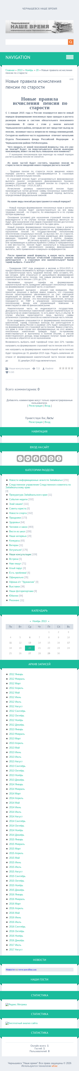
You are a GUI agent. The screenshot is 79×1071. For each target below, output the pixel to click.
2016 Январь (16, 894)
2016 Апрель (16, 908)
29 (49, 653)
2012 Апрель (16, 688)
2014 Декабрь (16, 834)
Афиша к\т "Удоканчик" (22, 582)
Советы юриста (17, 508)
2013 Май (14, 747)
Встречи (13, 559)
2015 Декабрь (16, 890)
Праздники (15, 517)
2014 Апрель (16, 798)
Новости (10, 969)
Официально (16, 577)
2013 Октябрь (16, 770)
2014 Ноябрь (16, 830)
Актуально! (15, 549)
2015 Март (15, 848)
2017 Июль (15, 945)
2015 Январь (16, 839)
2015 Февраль (17, 844)
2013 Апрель (16, 743)
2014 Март (15, 793)
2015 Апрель (16, 853)
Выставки (14, 586)
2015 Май (14, 857)
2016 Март (15, 903)
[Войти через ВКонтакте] (27, 458)
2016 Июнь (15, 917)
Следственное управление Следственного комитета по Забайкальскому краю (38, 486)
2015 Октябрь (16, 880)
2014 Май (14, 802)
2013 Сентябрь (17, 766)
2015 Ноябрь (16, 885)
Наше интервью (18, 536)
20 (37, 70)
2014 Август (16, 816)
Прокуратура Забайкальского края (28, 494)
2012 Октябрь (16, 715)
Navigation (18, 57)
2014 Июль (15, 812)
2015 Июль (15, 867)
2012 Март (15, 683)
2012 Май (14, 692)
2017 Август (16, 949)
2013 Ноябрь (16, 775)
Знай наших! (16, 504)
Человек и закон (18, 526)
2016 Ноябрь (16, 935)
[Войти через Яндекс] (43, 458)
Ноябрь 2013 (39, 621)
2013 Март (15, 738)
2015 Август (16, 871)
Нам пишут (15, 563)
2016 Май (14, 912)
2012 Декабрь (16, 724)
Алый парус (15, 568)
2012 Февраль (17, 678)
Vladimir (49, 368)
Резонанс (14, 600)
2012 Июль (15, 701)
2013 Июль (15, 756)
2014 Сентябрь (17, 821)
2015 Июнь (15, 862)
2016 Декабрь (16, 940)
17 (68, 642)
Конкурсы (14, 540)
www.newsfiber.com (27, 969)
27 (29, 653)
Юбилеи (13, 595)
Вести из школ (17, 531)
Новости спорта (18, 513)
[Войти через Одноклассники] (58, 458)
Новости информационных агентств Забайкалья (36, 480)
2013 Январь (16, 729)
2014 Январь (16, 784)
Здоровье (14, 522)
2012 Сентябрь (17, 711)
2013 (19, 70)
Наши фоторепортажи (21, 591)
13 (29, 642)
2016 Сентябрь (17, 926)
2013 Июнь (15, 752)
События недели (18, 499)
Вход (47, 405)
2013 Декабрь (16, 779)
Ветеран (13, 545)
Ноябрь (29, 70)
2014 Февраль (17, 789)
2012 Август (16, 706)
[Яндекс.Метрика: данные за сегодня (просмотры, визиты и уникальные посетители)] (16, 1004)
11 (10, 642)
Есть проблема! (18, 572)
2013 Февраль (17, 734)
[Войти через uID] (20, 458)
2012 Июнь (15, 697)
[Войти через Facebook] (35, 458)
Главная (10, 70)
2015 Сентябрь (17, 876)
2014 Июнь (15, 807)
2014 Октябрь (16, 825)
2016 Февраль (17, 899)
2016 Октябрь (16, 931)
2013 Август (16, 761)
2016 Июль (15, 922)
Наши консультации (19, 368)
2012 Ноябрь (16, 720)
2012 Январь (16, 674)
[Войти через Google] (51, 458)
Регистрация (36, 405)
